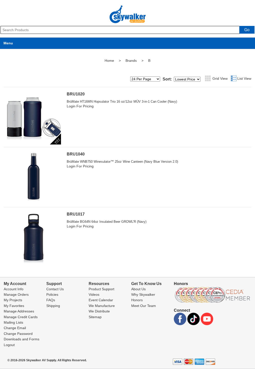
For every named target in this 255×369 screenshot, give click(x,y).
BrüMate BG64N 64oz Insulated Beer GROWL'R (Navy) (106, 221)
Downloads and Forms (21, 339)
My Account (15, 284)
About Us (138, 289)
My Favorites (14, 306)
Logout (9, 345)
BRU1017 (76, 214)
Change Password (18, 334)
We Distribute (99, 311)
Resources (99, 284)
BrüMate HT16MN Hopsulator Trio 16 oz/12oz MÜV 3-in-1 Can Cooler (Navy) (122, 101)
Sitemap (95, 317)
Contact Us (55, 289)
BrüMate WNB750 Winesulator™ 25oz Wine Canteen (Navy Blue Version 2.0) (122, 161)
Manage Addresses (19, 311)
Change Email (15, 328)
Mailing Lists (13, 322)
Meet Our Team (143, 306)
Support (54, 284)
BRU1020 (76, 94)
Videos (94, 294)
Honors (137, 300)
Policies (52, 294)
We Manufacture (102, 306)
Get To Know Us (146, 284)
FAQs (50, 300)
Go (247, 30)
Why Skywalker (143, 294)
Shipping (53, 306)
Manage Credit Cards (21, 317)
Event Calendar (101, 300)
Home (109, 61)
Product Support (101, 289)
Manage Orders (16, 294)
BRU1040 (76, 154)
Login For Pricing (80, 106)
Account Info (13, 289)
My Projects (13, 300)
